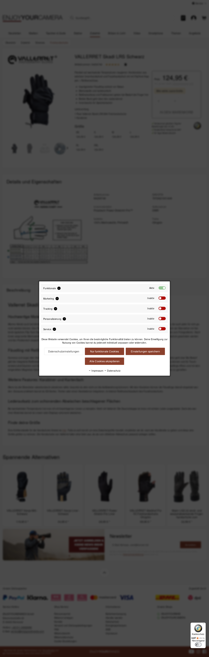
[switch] (198, 645)
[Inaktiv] (162, 298)
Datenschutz (113, 370)
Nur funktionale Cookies (104, 351)
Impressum (97, 370)
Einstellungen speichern (145, 351)
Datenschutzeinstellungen (63, 351)
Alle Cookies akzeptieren (104, 361)
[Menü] (204, 625)
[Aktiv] (162, 288)
